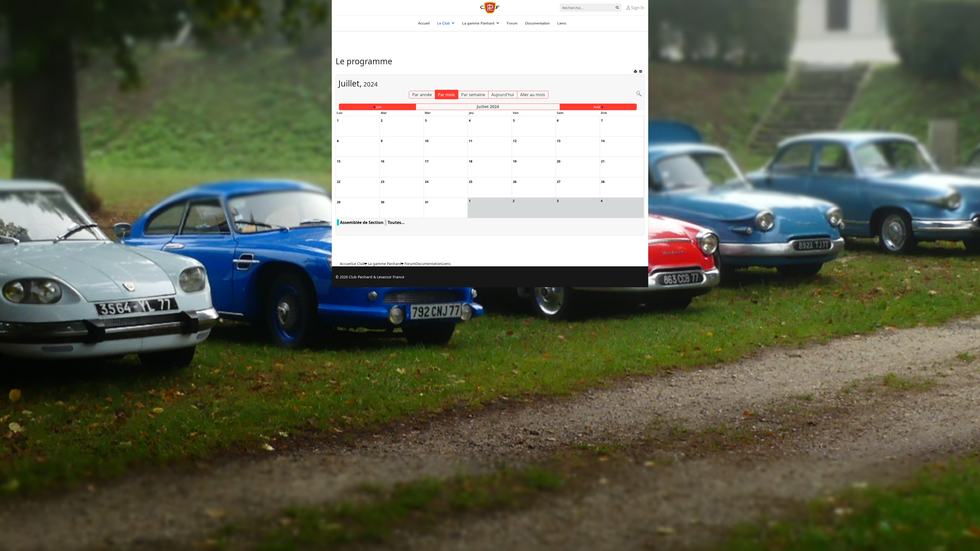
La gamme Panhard (478, 23)
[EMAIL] (641, 72)
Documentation (537, 23)
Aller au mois (532, 94)
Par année (422, 94)
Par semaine (473, 94)
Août (597, 107)
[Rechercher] (639, 94)
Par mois (446, 94)
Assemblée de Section (362, 222)
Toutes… (396, 222)
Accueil (424, 23)
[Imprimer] (636, 72)
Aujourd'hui (502, 94)
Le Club (443, 23)
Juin (378, 107)
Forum (512, 23)
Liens (561, 23)
